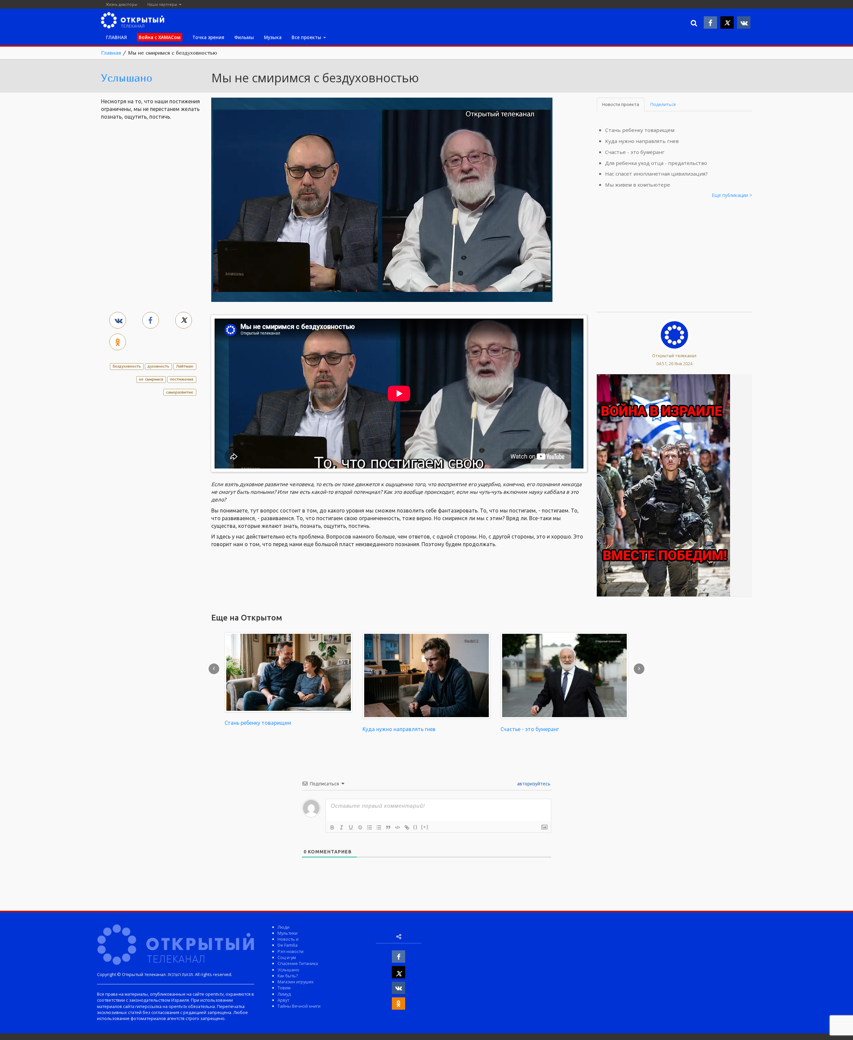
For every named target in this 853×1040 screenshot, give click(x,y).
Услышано (126, 77)
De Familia (288, 945)
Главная (111, 52)
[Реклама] (663, 485)
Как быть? (288, 976)
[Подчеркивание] (351, 827)
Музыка (273, 37)
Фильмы (244, 37)
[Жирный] (332, 827)
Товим (284, 988)
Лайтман (184, 366)
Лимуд (284, 994)
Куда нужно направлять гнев (642, 141)
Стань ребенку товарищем (639, 130)
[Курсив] (341, 827)
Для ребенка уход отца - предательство (656, 163)
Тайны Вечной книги (299, 1006)
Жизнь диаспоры (121, 4)
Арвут (283, 1000)
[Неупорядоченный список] (379, 827)
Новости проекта (620, 104)
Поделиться (663, 104)
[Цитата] (388, 827)
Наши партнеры (162, 4)
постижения (181, 379)
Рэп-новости (291, 951)
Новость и (288, 939)
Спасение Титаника (298, 963)
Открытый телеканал (674, 355)
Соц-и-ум (287, 957)
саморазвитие (179, 392)
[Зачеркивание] (360, 827)
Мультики (288, 933)
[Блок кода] (397, 827)
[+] (424, 826)
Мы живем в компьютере (637, 184)
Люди (284, 927)
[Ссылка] (407, 827)
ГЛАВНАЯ (116, 37)
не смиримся (151, 379)
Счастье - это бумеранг (634, 152)
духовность (158, 366)
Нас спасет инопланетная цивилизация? (656, 173)
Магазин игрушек (296, 982)
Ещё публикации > (732, 195)
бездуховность (127, 366)
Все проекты (307, 37)
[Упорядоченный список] (369, 827)
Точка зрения (208, 37)
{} (415, 826)
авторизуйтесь (533, 783)
